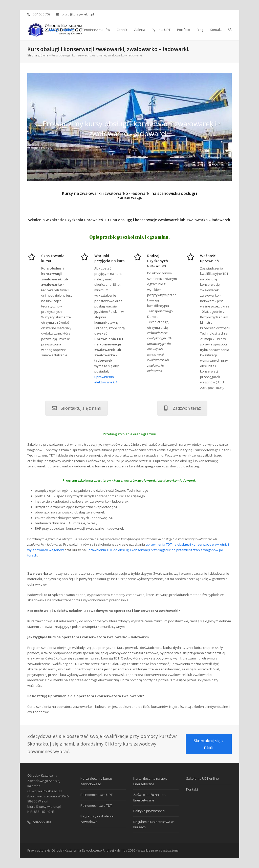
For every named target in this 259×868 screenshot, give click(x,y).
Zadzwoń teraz (187, 408)
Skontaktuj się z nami (81, 408)
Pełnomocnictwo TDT (96, 805)
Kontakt (192, 789)
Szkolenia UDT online (202, 778)
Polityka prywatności (149, 811)
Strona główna (37, 55)
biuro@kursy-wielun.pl (78, 14)
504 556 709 (41, 14)
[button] (230, 29)
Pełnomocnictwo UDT (96, 794)
